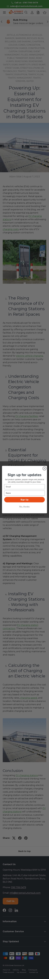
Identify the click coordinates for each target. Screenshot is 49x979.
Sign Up (25, 499)
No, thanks (24, 506)
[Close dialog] (44, 468)
